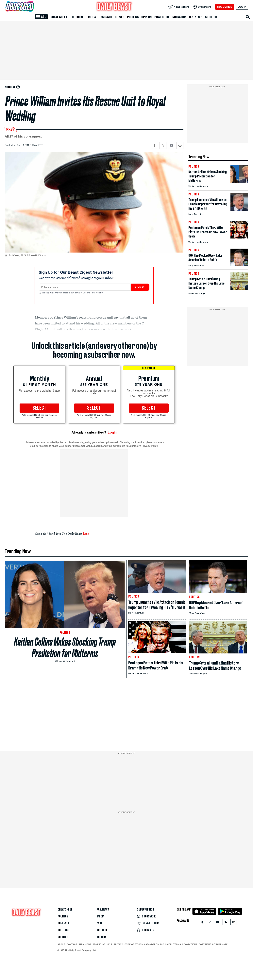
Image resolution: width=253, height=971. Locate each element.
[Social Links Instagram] (210, 923)
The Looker (77, 17)
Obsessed (105, 17)
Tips (81, 944)
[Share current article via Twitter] (163, 145)
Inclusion (166, 944)
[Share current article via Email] (171, 145)
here (86, 533)
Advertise (99, 944)
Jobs (88, 944)
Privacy (118, 944)
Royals (119, 17)
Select (39, 408)
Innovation (179, 17)
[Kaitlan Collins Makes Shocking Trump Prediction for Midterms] (239, 181)
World (101, 923)
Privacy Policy (97, 293)
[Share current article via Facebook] (154, 145)
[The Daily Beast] (114, 7)
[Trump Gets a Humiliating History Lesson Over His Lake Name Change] (239, 288)
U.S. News (195, 17)
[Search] (248, 17)
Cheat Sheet (58, 17)
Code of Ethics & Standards (142, 944)
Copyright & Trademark (213, 944)
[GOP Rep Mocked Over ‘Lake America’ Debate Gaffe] (239, 265)
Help (109, 944)
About (61, 944)
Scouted (211, 17)
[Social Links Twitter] (202, 923)
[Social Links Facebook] (194, 923)
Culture (102, 930)
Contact (72, 944)
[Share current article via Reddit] (180, 145)
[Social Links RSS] (226, 923)
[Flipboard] (233, 923)
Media (92, 17)
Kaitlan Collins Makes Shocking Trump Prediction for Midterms (65, 647)
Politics (133, 17)
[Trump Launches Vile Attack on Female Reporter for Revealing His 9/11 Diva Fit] (239, 209)
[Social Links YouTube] (218, 923)
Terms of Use (80, 293)
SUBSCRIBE (224, 6)
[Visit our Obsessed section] (32, 7)
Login (112, 432)
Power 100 (161, 17)
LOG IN (242, 6)
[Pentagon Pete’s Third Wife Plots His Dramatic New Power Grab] (239, 237)
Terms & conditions (185, 944)
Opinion (146, 17)
